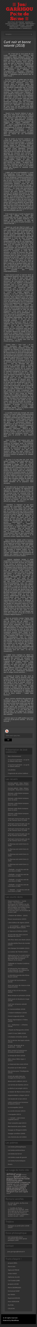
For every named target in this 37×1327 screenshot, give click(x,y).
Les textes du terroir (15, 1154)
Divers (10, 1164)
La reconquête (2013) (15, 1107)
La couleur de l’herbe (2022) (18, 952)
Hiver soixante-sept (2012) (17, 1123)
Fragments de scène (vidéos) (18, 773)
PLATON (10, 1305)
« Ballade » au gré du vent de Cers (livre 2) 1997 (18, 885)
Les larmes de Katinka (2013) (18, 1085)
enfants (24, 1176)
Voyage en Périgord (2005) (17, 1130)
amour (11, 1174)
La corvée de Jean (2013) (16, 1111)
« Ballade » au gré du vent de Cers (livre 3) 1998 (18, 880)
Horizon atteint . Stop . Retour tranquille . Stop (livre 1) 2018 (18, 789)
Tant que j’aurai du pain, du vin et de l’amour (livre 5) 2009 (19, 819)
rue (16, 1191)
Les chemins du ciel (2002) (17, 1137)
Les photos (11, 770)
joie (28, 1183)
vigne (25, 1192)
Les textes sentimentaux (16, 1150)
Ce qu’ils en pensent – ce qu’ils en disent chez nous (18, 760)
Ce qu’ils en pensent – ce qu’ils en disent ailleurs (18, 765)
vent (20, 1192)
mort (16, 1186)
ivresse (23, 1182)
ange (18, 1174)
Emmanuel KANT (14, 1291)
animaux (24, 1174)
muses (23, 1186)
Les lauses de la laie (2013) (17, 1099)
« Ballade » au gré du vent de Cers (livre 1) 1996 (19, 890)
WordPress (15, 1320)
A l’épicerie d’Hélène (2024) (17, 931)
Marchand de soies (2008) (17, 1126)
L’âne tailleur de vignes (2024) (18, 922)
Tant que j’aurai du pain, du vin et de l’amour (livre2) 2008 (19, 834)
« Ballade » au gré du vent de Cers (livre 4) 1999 (18, 875)
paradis (15, 1188)
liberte (9, 1184)
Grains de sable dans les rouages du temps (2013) (16, 1077)
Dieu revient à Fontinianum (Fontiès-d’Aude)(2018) (17, 1051)
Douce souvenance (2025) (17, 919)
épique (8, 1193)
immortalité (13, 1182)
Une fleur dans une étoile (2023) (19, 940)
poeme (24, 1190)
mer (17, 1184)
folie (27, 1178)
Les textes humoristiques (16, 1161)
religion (10, 1191)
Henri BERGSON (13, 1301)
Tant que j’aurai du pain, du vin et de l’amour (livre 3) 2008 (19, 829)
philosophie (14, 1189)
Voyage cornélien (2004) (16, 1133)
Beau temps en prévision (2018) (19, 995)
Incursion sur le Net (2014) (17, 1068)
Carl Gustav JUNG (14, 1280)
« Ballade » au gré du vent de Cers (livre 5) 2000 (18, 870)
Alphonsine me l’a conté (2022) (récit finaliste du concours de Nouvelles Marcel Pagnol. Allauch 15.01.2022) (19, 958)
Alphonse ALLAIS (14, 1277)
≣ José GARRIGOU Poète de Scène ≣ (19, 11)
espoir (10, 1178)
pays (22, 1187)
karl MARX (11, 1294)
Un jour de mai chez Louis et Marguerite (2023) (18, 935)
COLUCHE (11, 1308)
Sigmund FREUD (13, 1270)
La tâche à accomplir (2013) (18, 1088)
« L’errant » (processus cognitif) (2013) (16, 1118)
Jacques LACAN (13, 1284)
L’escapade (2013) (14, 1114)
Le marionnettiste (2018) (16, 1009)
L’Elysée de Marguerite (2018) (18, 1030)
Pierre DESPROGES (14, 1287)
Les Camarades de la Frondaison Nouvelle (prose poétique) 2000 (17, 1238)
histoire (12, 1180)
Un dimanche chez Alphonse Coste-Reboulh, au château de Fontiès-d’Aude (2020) (18, 970)
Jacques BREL (12, 1263)
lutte (14, 1184)
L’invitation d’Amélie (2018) (17, 1037)
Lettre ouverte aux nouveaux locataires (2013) (18, 1103)
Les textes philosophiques (17, 1147)
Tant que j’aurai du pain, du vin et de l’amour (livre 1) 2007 (19, 839)
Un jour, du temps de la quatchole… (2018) (16, 1046)
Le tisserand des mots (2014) (18, 1064)
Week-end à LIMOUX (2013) (17, 1081)
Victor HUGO (12, 1273)
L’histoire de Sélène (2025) (18, 915)
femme (19, 1178)
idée (19, 1180)
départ (17, 1176)
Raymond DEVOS (14, 1298)
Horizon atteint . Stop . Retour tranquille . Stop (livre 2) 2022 (18, 783)
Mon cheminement (14, 756)
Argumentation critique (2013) (18, 1095)
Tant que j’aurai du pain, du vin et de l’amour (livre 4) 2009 (19, 824)
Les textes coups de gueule (17, 1157)
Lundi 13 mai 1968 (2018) (17, 1033)
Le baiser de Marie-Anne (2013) (19, 1092)
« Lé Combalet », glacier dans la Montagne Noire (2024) (19, 926)
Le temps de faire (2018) (16, 1055)
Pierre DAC (11, 1266)
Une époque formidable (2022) (18, 948)
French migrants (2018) (16, 1016)
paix (9, 1188)
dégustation (10, 1176)
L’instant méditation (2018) (17, 1012)
